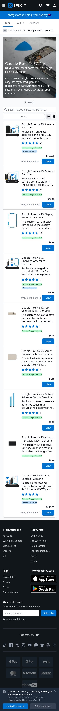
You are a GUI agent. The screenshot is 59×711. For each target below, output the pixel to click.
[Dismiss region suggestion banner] (55, 691)
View (48, 161)
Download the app (42, 571)
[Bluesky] (42, 645)
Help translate (27, 634)
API (4, 555)
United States (14, 706)
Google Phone (17, 30)
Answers (34, 22)
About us (7, 535)
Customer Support (12, 540)
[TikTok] (4, 645)
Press (34, 555)
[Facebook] (11, 645)
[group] (51, 116)
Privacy (6, 582)
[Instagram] (23, 645)
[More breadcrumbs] (5, 30)
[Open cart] (48, 5)
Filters (23, 116)
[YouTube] (30, 645)
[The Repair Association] (54, 645)
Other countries (43, 706)
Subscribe (48, 613)
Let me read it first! (15, 619)
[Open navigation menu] (4, 5)
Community (37, 535)
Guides (20, 22)
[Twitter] (17, 645)
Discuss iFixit (9, 545)
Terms (6, 587)
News (34, 561)
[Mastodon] (36, 645)
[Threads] (48, 645)
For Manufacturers (41, 550)
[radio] (48, 116)
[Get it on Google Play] (43, 589)
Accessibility (9, 576)
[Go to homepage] (18, 5)
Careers (7, 550)
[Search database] (41, 5)
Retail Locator (38, 545)
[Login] (54, 5)
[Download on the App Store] (43, 578)
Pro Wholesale (38, 540)
